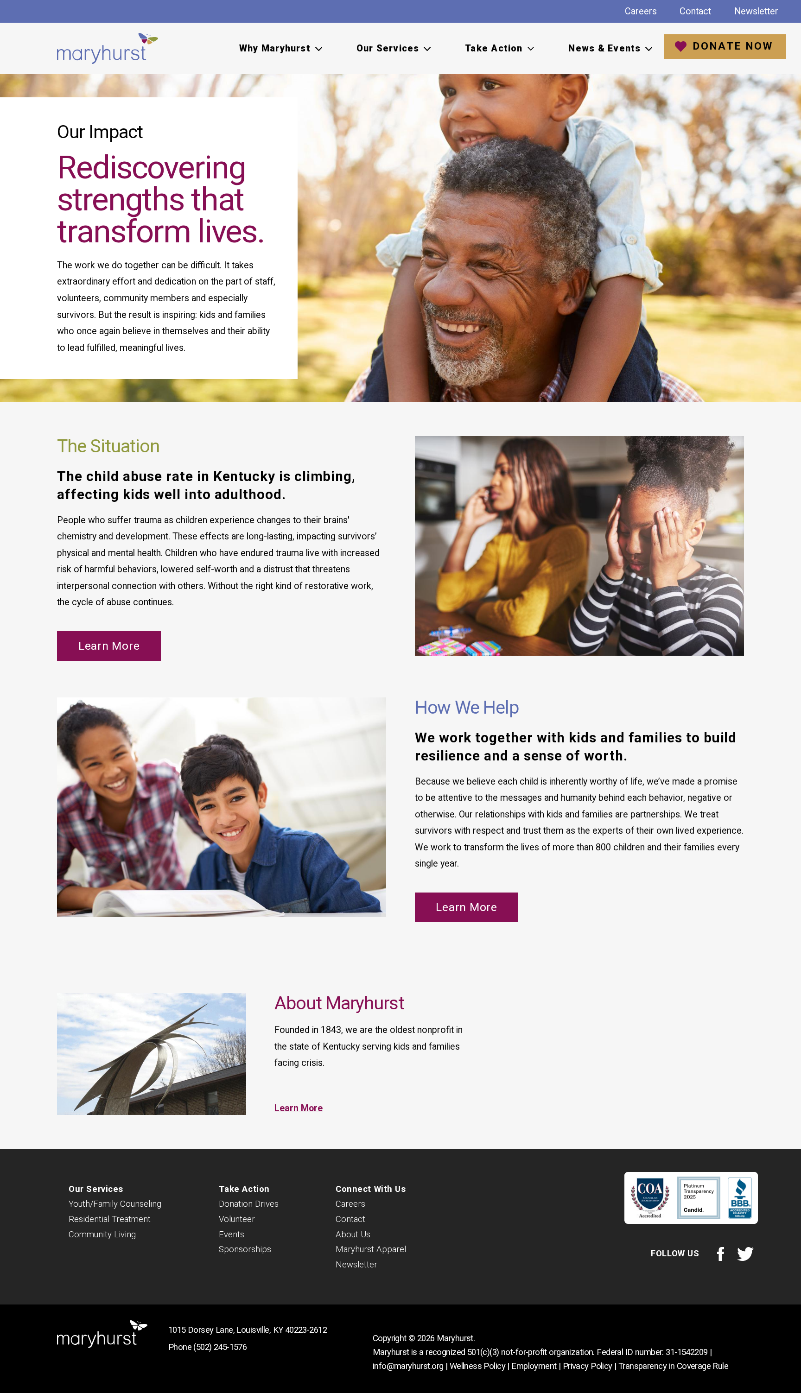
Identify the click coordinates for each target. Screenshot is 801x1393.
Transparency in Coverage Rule (673, 1366)
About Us (353, 1234)
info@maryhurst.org (408, 1366)
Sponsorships (245, 1249)
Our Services (96, 1189)
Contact (695, 11)
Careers (641, 11)
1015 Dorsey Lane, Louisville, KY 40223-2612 (247, 1330)
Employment (533, 1366)
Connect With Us (371, 1189)
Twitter (745, 1253)
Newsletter (756, 11)
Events (231, 1234)
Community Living (102, 1234)
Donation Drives (249, 1204)
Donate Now (733, 46)
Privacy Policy (587, 1366)
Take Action (244, 1189)
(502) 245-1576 (220, 1347)
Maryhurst (108, 48)
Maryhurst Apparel (371, 1249)
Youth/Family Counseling (115, 1204)
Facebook (720, 1253)
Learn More (109, 645)
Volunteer (237, 1219)
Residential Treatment (110, 1219)
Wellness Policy (477, 1366)
